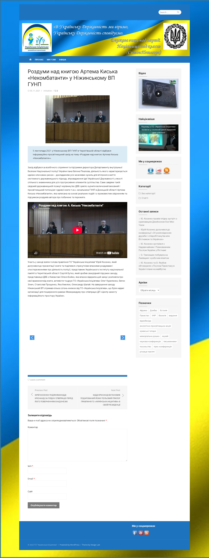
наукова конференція (150, 341)
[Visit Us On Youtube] (159, 173)
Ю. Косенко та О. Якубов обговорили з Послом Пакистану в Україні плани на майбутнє (156, 265)
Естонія (163, 310)
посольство (145, 346)
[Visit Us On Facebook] (151, 173)
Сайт (30, 491)
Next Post (100, 397)
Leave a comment (37, 379)
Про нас (39, 59)
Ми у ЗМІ (51, 59)
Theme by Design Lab (91, 544)
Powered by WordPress (69, 544)
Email (31, 478)
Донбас (153, 310)
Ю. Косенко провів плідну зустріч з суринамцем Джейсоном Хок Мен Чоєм (158, 221)
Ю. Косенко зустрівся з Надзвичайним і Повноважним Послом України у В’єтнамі (154, 247)
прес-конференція (163, 346)
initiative (48, 90)
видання (173, 315)
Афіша (62, 59)
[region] (158, 94)
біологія (162, 315)
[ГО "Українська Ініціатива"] (104, 38)
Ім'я (30, 466)
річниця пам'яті (147, 351)
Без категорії (148, 193)
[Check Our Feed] (166, 173)
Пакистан (144, 315)
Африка (143, 310)
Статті (145, 197)
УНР (154, 315)
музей (165, 336)
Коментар (33, 427)
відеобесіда (145, 320)
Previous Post (54, 396)
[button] (32, 337)
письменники (170, 341)
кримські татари (148, 331)
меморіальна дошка (149, 336)
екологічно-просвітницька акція (155, 326)
